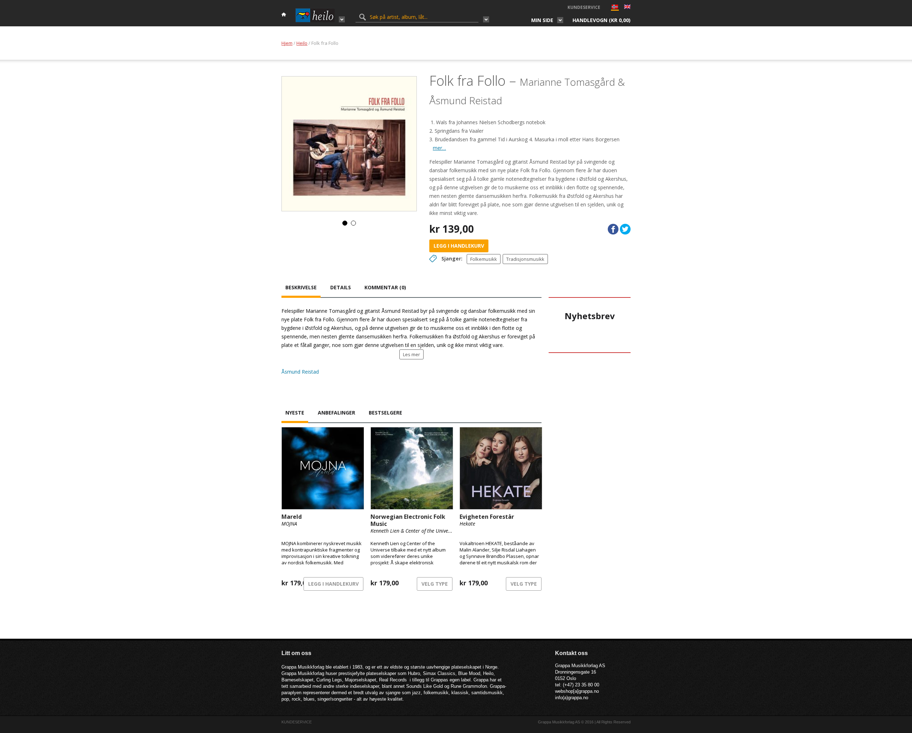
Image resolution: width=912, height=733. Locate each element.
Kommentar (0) (385, 287)
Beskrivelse (301, 287)
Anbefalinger (336, 412)
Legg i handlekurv (459, 245)
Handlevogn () (601, 20)
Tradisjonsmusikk (525, 259)
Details (340, 287)
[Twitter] (625, 229)
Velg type (434, 583)
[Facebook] (613, 229)
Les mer (411, 354)
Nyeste (294, 412)
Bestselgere (385, 412)
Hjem (286, 43)
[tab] (301, 288)
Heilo (301, 43)
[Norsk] (615, 8)
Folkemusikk (483, 259)
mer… (439, 147)
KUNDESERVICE (584, 7)
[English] (627, 7)
